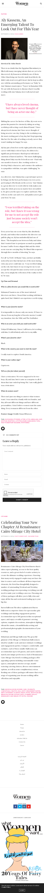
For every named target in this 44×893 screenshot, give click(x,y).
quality (34, 694)
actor (28, 419)
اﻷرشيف (22, 763)
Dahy (40, 419)
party (22, 694)
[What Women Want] (22, 4)
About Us (22, 731)
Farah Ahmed (19, 34)
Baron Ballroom (10, 689)
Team (22, 728)
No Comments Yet (12, 435)
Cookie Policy (6, 887)
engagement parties (33, 691)
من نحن (22, 760)
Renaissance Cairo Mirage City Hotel (13, 696)
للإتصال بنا (22, 770)
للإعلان (22, 767)
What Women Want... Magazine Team (26, 536)
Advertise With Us (22, 738)
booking (19, 689)
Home (22, 724)
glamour (17, 692)
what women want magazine (10, 422)
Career (22, 745)
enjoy (3, 692)
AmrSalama (34, 419)
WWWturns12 (25, 422)
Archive (22, 735)
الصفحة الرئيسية (22, 756)
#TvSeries (16, 419)
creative (14, 691)
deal (19, 691)
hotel (28, 692)
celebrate (31, 689)
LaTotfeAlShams (21, 421)
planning (28, 694)
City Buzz (4, 516)
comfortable (5, 691)
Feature (4, 14)
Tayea (38, 421)
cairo (25, 689)
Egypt (24, 691)
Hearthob (11, 421)
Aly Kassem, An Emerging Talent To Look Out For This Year (20, 24)
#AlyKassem (9, 419)
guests (22, 692)
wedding (30, 696)
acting (23, 419)
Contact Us (22, 742)
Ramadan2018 (31, 421)
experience (9, 692)
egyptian (4, 421)
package (17, 694)
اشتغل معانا (22, 774)
